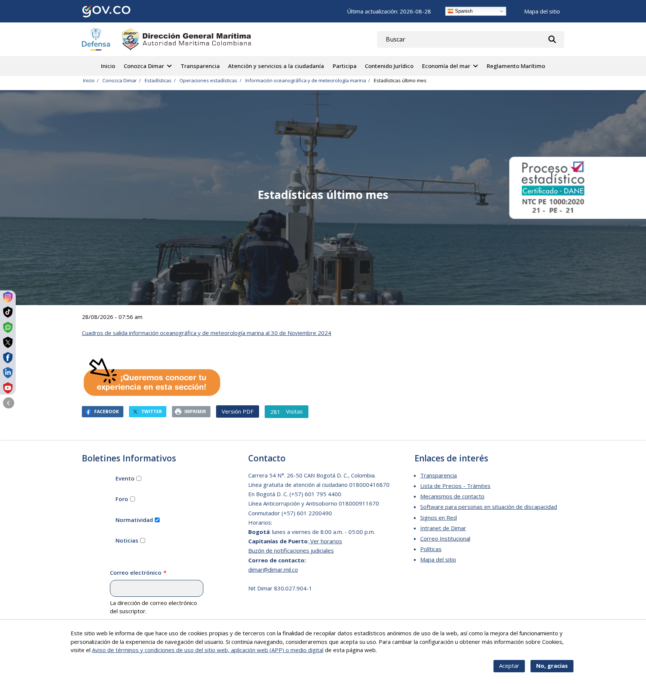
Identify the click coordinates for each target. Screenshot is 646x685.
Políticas (431, 549)
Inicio (108, 66)
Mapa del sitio (542, 11)
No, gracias (552, 665)
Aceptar (509, 665)
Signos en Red (438, 517)
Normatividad (134, 519)
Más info (389, 650)
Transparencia (200, 66)
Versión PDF (237, 411)
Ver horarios (325, 541)
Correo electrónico (136, 572)
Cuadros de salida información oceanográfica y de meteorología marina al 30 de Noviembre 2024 (206, 333)
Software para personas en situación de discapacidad (488, 506)
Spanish (463, 11)
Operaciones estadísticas (208, 80)
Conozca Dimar (144, 66)
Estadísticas (158, 80)
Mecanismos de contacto (452, 496)
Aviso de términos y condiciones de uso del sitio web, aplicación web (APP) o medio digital (207, 650)
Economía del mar (446, 66)
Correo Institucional (445, 538)
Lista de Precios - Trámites (455, 485)
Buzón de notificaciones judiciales (291, 550)
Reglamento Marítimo (516, 66)
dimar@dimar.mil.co (273, 569)
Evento (125, 478)
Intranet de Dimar (443, 528)
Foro (122, 499)
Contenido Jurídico (389, 66)
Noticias (127, 540)
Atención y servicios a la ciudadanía (276, 66)
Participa (345, 66)
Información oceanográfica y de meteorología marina (305, 80)
